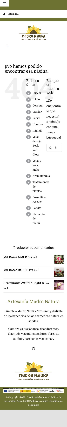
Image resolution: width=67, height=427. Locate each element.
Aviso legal (22, 401)
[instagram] (33, 348)
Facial (36, 118)
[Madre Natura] (33, 22)
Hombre (38, 124)
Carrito (37, 208)
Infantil (37, 130)
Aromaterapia (41, 176)
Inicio (36, 99)
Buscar (37, 93)
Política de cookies (38, 401)
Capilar (37, 111)
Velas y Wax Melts (37, 165)
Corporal (38, 105)
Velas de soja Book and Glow (37, 145)
